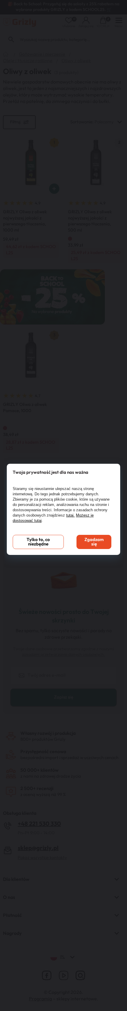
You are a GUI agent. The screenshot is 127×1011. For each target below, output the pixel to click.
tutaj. (70, 515)
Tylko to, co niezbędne (38, 542)
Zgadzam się (94, 542)
